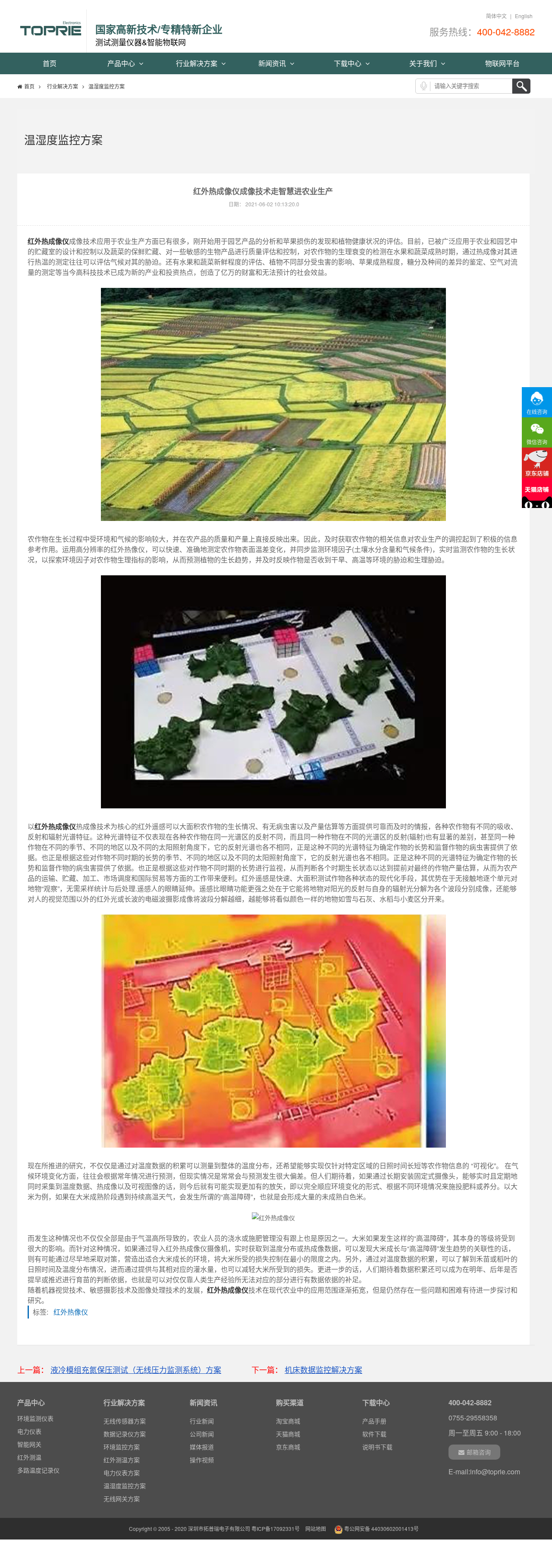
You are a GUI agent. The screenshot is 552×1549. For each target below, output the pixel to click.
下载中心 (348, 63)
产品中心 (122, 63)
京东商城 (288, 1446)
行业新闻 (202, 1420)
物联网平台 (502, 63)
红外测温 (29, 1446)
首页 (49, 63)
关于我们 (424, 63)
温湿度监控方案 (125, 1485)
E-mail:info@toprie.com (484, 1471)
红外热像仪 (73, 1312)
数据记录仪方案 (125, 1433)
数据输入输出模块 (41, 1472)
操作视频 (202, 1459)
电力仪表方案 (122, 1472)
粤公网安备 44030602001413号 (381, 1528)
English (524, 15)
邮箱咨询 (479, 1452)
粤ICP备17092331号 (275, 1528)
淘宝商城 (288, 1420)
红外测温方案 (122, 1459)
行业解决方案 (197, 63)
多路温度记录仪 (38, 1459)
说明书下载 (377, 1446)
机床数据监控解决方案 (323, 1369)
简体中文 (496, 15)
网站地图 (315, 1528)
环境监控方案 (122, 1446)
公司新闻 (202, 1433)
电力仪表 (29, 1420)
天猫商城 (288, 1433)
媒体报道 (202, 1446)
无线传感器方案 (125, 1420)
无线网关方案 (122, 1498)
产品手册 (374, 1420)
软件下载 (374, 1433)
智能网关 (29, 1433)
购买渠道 (290, 1402)
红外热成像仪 (48, 241)
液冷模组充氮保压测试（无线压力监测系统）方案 (135, 1369)
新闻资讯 (273, 63)
